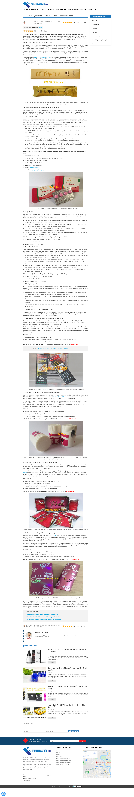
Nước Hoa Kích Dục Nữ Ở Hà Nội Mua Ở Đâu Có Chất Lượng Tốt (67, 688)
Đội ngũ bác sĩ (59, 756)
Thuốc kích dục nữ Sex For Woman (62, 396)
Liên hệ (58, 752)
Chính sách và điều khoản (62, 764)
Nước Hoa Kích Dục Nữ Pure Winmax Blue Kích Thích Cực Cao (67, 669)
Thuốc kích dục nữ (61, 9)
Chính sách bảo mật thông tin (63, 760)
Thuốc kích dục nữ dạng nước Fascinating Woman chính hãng (52, 348)
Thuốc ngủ (51, 9)
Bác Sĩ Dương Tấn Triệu (29, 22)
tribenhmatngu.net (35, 167)
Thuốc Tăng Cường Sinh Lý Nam (77, 9)
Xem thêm (52, 662)
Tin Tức (90, 9)
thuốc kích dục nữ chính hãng (42, 57)
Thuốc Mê (43, 9)
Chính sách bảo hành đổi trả (63, 758)
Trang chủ (26, 9)
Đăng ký (82, 741)
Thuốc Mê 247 (35, 9)
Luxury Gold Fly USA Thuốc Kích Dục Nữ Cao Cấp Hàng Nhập (66, 706)
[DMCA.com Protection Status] (77, 786)
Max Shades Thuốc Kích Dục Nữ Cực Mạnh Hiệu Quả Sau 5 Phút (67, 651)
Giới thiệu (58, 751)
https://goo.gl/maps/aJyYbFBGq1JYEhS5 (42, 170)
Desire (54, 535)
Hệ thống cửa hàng (61, 754)
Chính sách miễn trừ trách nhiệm (64, 762)
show (40, 27)
